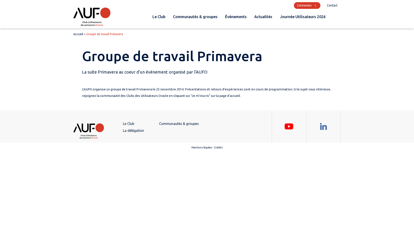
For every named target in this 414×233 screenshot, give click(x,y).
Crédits (218, 147)
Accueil (78, 34)
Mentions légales (201, 147)
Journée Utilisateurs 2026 (303, 16)
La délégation (133, 130)
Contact (332, 5)
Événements (236, 16)
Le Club (158, 16)
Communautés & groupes (195, 16)
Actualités (263, 16)
